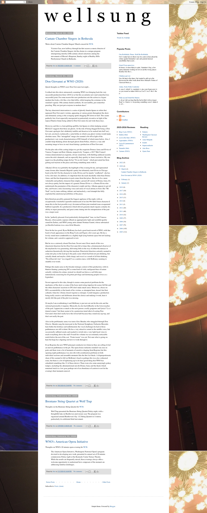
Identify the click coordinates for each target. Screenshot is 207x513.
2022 (121, 162)
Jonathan (125, 120)
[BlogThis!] (88, 65)
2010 (121, 214)
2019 (121, 187)
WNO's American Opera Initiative (66, 441)
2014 (121, 201)
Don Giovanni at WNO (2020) (64, 81)
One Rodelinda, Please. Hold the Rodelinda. (133, 54)
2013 (121, 204)
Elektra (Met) (123, 135)
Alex (123, 116)
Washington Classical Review (149, 136)
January (124, 183)
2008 (121, 221)
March (123, 169)
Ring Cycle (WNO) (125, 132)
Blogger (112, 506)
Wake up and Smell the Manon (129, 97)
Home (78, 482)
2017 (121, 190)
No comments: (78, 386)
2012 (121, 208)
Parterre (145, 132)
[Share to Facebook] (93, 65)
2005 (121, 232)
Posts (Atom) (59, 486)
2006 (121, 228)
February (124, 179)
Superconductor (147, 145)
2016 (121, 194)
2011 (121, 211)
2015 (121, 197)
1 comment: (77, 66)
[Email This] (85, 65)
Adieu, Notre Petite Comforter (129, 87)
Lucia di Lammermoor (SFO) (126, 144)
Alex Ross (145, 148)
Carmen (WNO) (124, 151)
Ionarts (144, 142)
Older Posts (106, 482)
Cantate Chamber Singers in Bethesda (69, 38)
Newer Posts (50, 482)
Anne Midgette (147, 139)
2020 (121, 166)
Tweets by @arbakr (123, 38)
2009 (121, 218)
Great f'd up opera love (126, 65)
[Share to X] (90, 65)
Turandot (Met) (124, 148)
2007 (121, 225)
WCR (91, 44)
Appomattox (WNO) (126, 140)
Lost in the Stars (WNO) (127, 137)
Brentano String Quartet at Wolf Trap (68, 401)
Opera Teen (146, 151)
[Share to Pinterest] (96, 65)
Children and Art (124, 76)
